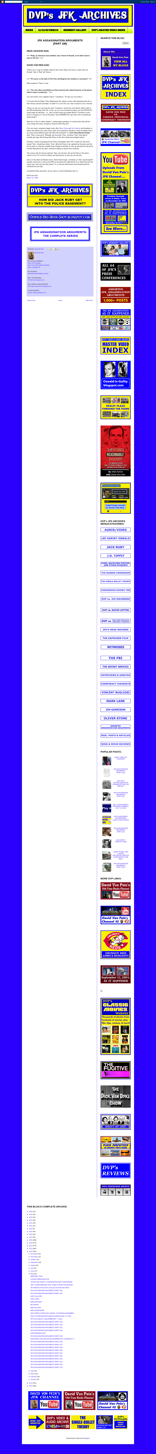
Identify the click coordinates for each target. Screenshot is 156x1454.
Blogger (86, 1438)
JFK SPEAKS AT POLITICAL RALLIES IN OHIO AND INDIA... (50, 1288)
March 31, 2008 (32, 178)
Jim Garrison (75, 128)
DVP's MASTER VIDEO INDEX (108, 30)
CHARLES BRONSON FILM (39, 1279)
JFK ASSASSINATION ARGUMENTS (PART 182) (46, 1359)
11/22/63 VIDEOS (48, 30)
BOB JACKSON (35, 1308)
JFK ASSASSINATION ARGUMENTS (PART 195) (46, 1290)
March (33, 1374)
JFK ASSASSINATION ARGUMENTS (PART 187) (46, 1344)
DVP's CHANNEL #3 (34, 267)
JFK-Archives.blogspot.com (36, 280)
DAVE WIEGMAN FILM (37, 1333)
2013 (31, 1248)
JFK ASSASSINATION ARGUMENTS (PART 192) (46, 1325)
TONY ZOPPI (34, 1299)
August (33, 1265)
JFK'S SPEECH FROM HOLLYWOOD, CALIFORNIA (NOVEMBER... (52, 1313)
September (34, 1262)
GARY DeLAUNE (36, 1296)
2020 (31, 1229)
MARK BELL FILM (36, 1276)
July (32, 1268)
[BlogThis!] (51, 249)
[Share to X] (53, 249)
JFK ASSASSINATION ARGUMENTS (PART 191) (46, 1327)
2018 (31, 1234)
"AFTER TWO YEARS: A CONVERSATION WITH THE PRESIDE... (51, 1282)
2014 (31, 1246)
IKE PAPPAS (34, 1305)
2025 (31, 1214)
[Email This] (49, 249)
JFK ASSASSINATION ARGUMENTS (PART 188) (46, 1342)
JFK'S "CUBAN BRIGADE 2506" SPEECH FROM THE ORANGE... (52, 1285)
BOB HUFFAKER (36, 1302)
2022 (31, 1223)
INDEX (29, 30)
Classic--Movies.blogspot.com (37, 292)
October (33, 1259)
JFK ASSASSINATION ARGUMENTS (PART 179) (46, 1367)
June (32, 1271)
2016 (31, 1240)
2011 (31, 1383)
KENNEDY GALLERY (74, 30)
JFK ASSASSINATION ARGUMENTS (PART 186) (46, 1347)
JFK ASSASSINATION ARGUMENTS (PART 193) (46, 1322)
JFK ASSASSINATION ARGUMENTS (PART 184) (46, 1353)
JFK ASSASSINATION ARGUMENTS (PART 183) (46, 1356)
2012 (31, 1251)
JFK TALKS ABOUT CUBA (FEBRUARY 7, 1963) (46, 1319)
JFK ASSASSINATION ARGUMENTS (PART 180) (46, 1364)
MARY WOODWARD (37, 1310)
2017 (31, 1237)
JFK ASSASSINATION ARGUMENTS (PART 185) (46, 1350)
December (34, 1254)
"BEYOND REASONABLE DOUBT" (38, 273)
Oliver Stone (63, 128)
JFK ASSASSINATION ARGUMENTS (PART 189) (46, 1336)
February (34, 1376)
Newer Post (31, 300)
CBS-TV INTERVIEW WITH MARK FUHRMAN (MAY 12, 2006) (50, 1316)
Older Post (89, 300)
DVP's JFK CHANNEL (34, 263)
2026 (31, 1211)
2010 (31, 1386)
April (32, 1371)
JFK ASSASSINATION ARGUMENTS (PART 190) (46, 1330)
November (34, 1257)
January (33, 1379)
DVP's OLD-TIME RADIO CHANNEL (39, 265)
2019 (31, 1231)
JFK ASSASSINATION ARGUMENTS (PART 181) (46, 1362)
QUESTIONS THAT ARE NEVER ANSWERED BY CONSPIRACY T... (52, 1339)
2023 (31, 1220)
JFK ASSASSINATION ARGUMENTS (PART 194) (46, 1293)
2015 (31, 1243)
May (32, 1274)
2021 (31, 1226)
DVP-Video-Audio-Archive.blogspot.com (39, 286)
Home (60, 300)
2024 (31, 1217)
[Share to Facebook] (56, 249)
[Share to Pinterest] (58, 249)
